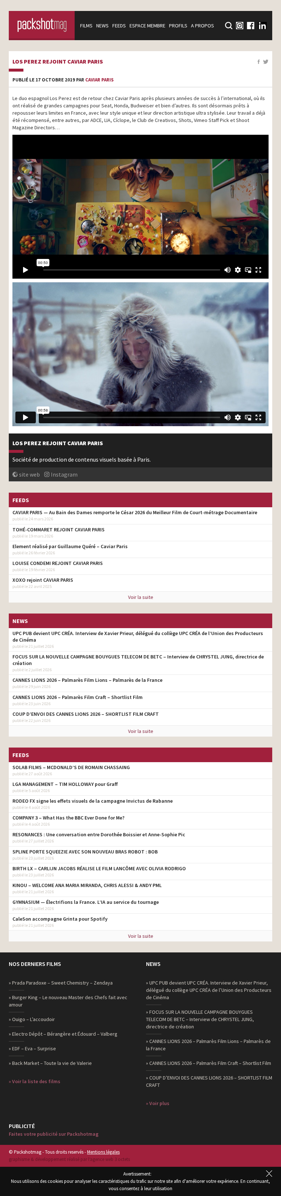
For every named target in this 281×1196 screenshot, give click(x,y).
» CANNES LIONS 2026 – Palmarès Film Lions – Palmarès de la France (208, 1045)
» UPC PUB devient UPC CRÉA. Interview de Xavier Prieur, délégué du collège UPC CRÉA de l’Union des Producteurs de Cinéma (208, 990)
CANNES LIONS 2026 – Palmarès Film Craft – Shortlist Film (77, 697)
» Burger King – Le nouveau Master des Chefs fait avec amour (68, 1001)
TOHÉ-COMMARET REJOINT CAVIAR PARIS (58, 529)
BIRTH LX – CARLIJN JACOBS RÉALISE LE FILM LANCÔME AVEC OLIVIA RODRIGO (99, 868)
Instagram (64, 474)
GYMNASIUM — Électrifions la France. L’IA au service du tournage (85, 902)
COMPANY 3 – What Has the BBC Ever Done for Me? (68, 817)
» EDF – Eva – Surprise (32, 1048)
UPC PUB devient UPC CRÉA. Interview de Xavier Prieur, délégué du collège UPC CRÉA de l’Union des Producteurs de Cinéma (137, 636)
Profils (178, 25)
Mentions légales (103, 1152)
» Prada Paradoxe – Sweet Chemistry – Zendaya (61, 982)
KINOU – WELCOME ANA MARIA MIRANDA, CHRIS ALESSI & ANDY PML (87, 885)
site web (29, 474)
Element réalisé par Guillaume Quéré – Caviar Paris (70, 546)
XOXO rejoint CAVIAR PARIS (42, 580)
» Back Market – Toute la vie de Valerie (50, 1063)
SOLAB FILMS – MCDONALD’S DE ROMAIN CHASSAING (71, 767)
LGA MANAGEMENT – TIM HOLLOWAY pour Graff (65, 784)
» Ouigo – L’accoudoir (32, 1019)
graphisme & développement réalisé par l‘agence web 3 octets (69, 1159)
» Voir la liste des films (34, 1081)
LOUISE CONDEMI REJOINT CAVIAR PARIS (57, 563)
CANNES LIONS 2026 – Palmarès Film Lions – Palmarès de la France (87, 680)
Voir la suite (140, 597)
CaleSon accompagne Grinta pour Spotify (60, 919)
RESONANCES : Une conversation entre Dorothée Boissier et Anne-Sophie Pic (98, 834)
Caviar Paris (99, 80)
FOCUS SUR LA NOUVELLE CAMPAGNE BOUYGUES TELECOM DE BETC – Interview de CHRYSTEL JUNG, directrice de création (138, 659)
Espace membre (147, 25)
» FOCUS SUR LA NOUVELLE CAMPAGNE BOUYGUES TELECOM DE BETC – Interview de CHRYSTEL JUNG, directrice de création (200, 1019)
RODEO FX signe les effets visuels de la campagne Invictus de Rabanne (92, 801)
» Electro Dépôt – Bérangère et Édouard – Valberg (63, 1034)
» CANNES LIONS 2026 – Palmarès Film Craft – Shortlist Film (208, 1063)
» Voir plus (157, 1103)
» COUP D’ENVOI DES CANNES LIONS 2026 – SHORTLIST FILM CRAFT (209, 1081)
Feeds (119, 25)
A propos (202, 25)
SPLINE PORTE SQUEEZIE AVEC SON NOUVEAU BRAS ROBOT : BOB (85, 851)
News (102, 25)
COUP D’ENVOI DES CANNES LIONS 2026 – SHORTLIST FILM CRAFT (85, 714)
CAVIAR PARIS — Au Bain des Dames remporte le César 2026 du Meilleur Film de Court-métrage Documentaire (134, 512)
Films (86, 25)
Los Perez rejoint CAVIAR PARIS (57, 61)
